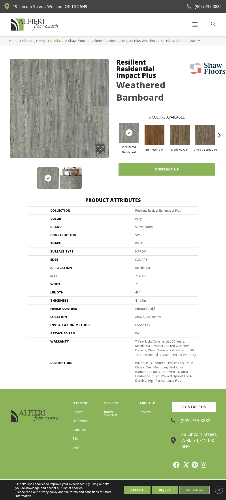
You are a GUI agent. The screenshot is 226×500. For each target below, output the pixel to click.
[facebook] (176, 465)
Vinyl (43, 40)
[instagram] (204, 465)
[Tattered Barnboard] (205, 135)
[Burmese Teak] (154, 135)
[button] (194, 407)
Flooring (28, 40)
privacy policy (48, 492)
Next (107, 176)
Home (14, 40)
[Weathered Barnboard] (129, 133)
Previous (11, 176)
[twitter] (185, 465)
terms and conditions (84, 492)
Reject (165, 490)
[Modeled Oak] (180, 135)
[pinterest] (195, 465)
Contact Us (167, 169)
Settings (194, 490)
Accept (137, 490)
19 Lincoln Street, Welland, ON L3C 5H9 (50, 6)
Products (57, 40)
